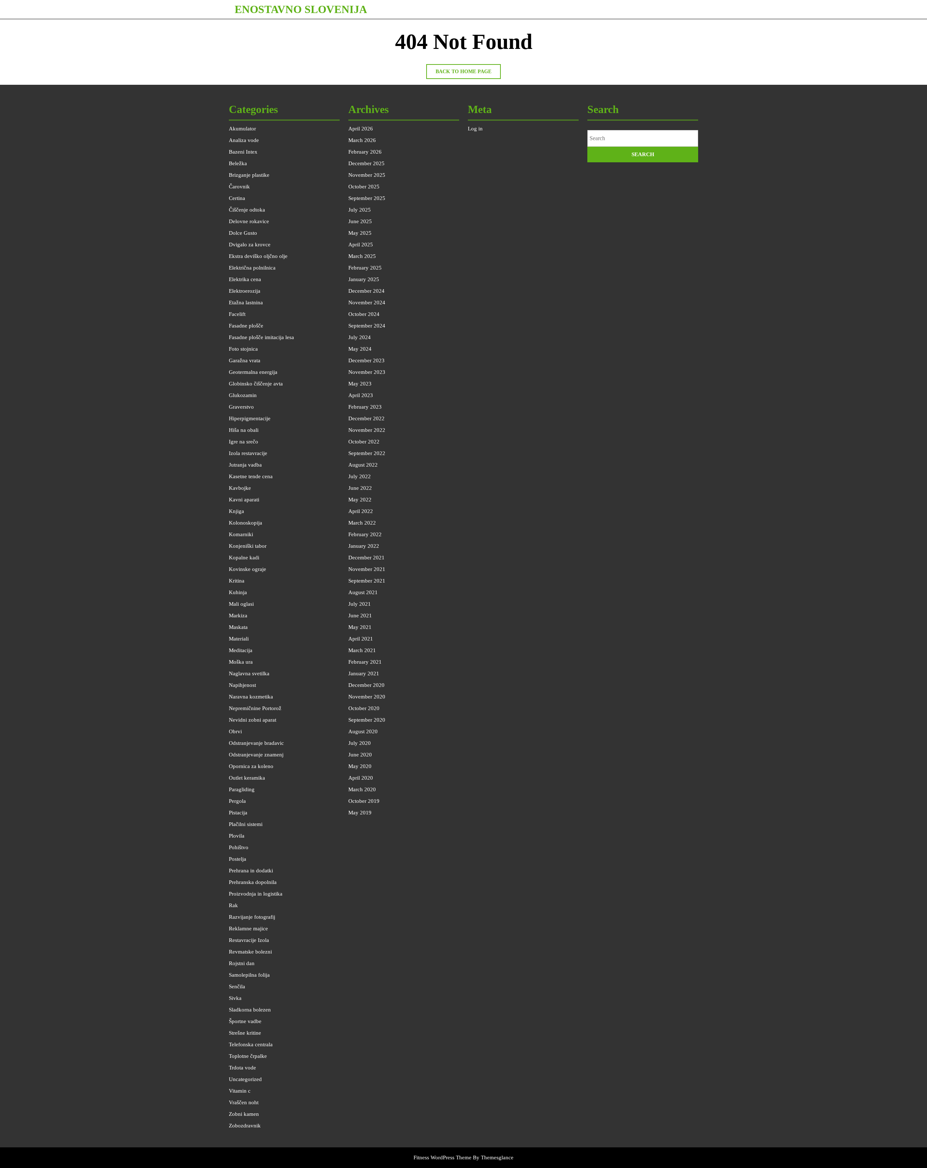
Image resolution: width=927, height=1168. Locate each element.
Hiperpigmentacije (249, 418)
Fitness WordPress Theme (442, 1157)
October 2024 (363, 314)
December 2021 (366, 557)
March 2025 (362, 256)
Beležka (238, 163)
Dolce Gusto (243, 233)
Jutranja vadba (245, 465)
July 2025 (359, 210)
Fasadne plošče (246, 326)
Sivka (235, 998)
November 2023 (366, 372)
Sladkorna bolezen (250, 1010)
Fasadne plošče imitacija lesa (261, 337)
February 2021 (365, 662)
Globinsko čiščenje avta (256, 384)
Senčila (237, 986)
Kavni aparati (244, 499)
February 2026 (365, 152)
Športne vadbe (245, 1021)
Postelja (237, 859)
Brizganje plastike (249, 175)
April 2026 (360, 129)
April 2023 (360, 395)
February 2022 (365, 534)
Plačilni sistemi (246, 824)
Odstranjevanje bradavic (256, 743)
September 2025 (366, 198)
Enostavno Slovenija (301, 9)
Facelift (237, 314)
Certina (237, 198)
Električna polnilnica (252, 268)
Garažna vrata (244, 360)
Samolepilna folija (249, 975)
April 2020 (360, 778)
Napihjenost (242, 685)
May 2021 (360, 627)
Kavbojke (240, 488)
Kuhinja (238, 592)
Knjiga (236, 511)
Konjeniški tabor (248, 546)
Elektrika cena (245, 279)
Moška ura (241, 662)
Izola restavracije (248, 453)
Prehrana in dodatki (251, 870)
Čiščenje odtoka (247, 210)
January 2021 (363, 673)
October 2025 (363, 186)
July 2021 (359, 604)
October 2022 (363, 442)
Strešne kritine (245, 1033)
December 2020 (366, 685)
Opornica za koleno (251, 766)
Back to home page (468, 73)
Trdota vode (242, 1068)
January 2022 (363, 546)
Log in (475, 129)
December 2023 (366, 360)
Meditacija (240, 650)
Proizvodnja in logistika (255, 894)
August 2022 (363, 465)
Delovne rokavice (249, 221)
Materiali (239, 639)
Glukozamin (243, 395)
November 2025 (366, 175)
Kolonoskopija (245, 523)
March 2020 (362, 789)
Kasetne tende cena (251, 476)
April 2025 (360, 244)
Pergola (237, 801)
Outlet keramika (247, 778)
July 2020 (359, 743)
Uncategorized (245, 1079)
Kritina (236, 581)
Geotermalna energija (253, 372)
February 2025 (365, 268)
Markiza (238, 615)
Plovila (236, 836)
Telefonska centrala (251, 1044)
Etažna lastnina (246, 302)
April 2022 (360, 511)
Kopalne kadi (244, 557)
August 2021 (363, 592)
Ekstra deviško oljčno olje (258, 256)
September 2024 (366, 326)
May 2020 (360, 766)
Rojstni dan (242, 963)
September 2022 (366, 453)
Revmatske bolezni (250, 952)
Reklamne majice (248, 928)
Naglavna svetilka (249, 673)
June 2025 (360, 221)
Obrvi (235, 731)
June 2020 (360, 755)
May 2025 (360, 233)
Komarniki (241, 534)
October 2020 (363, 708)
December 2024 (366, 291)
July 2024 (359, 337)
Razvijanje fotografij (252, 917)
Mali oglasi (241, 604)
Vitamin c (240, 1091)
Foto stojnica (243, 349)
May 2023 (360, 384)
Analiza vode (244, 140)
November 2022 (366, 430)
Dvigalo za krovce (249, 244)
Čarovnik (239, 186)
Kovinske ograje (247, 569)
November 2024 (366, 302)
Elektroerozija (244, 291)
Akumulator (242, 129)
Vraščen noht (244, 1102)
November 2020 (366, 697)
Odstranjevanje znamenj (256, 755)
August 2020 (363, 731)
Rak (233, 905)
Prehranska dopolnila (253, 882)
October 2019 (363, 801)
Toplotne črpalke (248, 1056)
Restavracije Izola (249, 940)
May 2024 (360, 349)
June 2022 (360, 488)
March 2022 (362, 523)
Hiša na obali (244, 430)
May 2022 (360, 499)
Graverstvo (241, 407)
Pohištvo (238, 847)
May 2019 (360, 812)
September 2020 (366, 720)
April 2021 (360, 639)
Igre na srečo (243, 442)
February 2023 (365, 407)
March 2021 (362, 650)
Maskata (238, 627)
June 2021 (360, 615)
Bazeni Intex (243, 152)
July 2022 (359, 476)
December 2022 (366, 418)
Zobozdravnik (245, 1126)
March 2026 (362, 140)
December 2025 (366, 163)
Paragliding (242, 789)
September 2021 (366, 581)
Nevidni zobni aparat (252, 720)
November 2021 (366, 569)
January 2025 (363, 279)
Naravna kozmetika (251, 697)
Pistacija (238, 812)
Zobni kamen (244, 1114)
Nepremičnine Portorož (255, 708)
